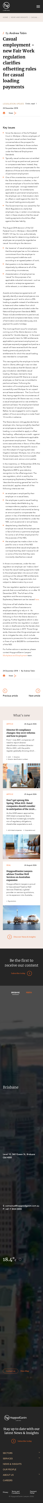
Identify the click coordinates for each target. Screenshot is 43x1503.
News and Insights (19, 17)
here (37, 599)
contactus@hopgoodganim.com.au (22, 1205)
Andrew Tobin (18, 33)
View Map (24, 1371)
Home (5, 17)
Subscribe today (18, 973)
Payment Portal (33, 1492)
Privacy (5, 1492)
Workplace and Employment (15, 655)
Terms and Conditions (16, 1492)
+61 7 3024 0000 (13, 1209)
